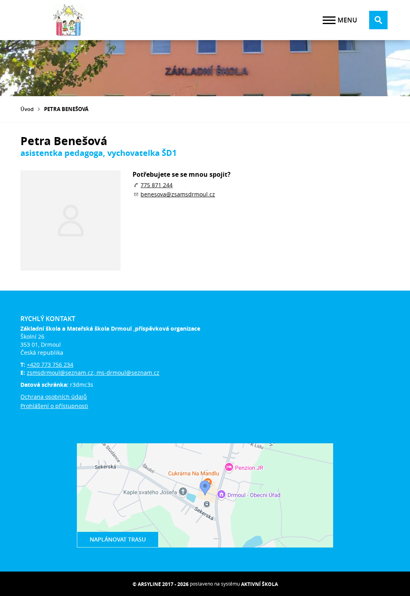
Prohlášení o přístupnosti (54, 406)
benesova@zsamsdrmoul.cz (178, 194)
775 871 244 (157, 185)
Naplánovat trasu (118, 539)
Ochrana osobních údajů (53, 396)
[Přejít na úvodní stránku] (68, 20)
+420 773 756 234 (50, 364)
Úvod (27, 109)
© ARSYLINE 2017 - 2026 (161, 584)
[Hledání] (378, 20)
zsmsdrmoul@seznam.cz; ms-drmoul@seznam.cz (93, 372)
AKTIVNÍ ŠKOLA (259, 584)
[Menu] (329, 20)
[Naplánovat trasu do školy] (205, 495)
